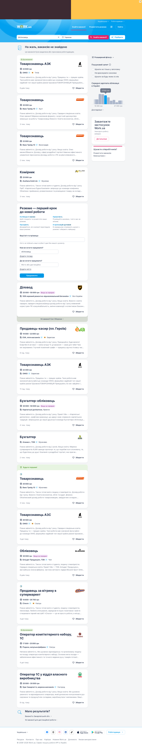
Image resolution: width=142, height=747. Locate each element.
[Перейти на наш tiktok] (72, 732)
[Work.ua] (24, 26)
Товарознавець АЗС (35, 515)
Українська (21, 732)
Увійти (120, 27)
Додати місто (25, 269)
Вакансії (37, 716)
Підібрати (119, 37)
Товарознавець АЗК (35, 64)
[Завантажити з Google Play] (97, 732)
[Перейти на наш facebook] (47, 732)
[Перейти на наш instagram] (59, 732)
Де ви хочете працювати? (31, 261)
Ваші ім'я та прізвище (29, 236)
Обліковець (29, 551)
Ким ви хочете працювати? (31, 248)
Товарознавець (32, 100)
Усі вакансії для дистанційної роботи (40, 720)
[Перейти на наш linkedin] (65, 732)
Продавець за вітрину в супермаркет (38, 592)
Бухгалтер (28, 437)
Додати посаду (26, 256)
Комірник (27, 172)
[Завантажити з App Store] (82, 732)
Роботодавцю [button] (114, 732)
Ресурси (20, 740)
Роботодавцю (117, 21)
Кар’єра (47, 740)
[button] (111, 27)
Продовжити (31, 276)
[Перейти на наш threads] (53, 732)
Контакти (30, 740)
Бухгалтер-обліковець (37, 401)
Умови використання (87, 740)
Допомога (72, 740)
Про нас (39, 740)
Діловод (26, 287)
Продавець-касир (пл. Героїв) (43, 328)
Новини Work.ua (59, 740)
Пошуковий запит (100, 65)
